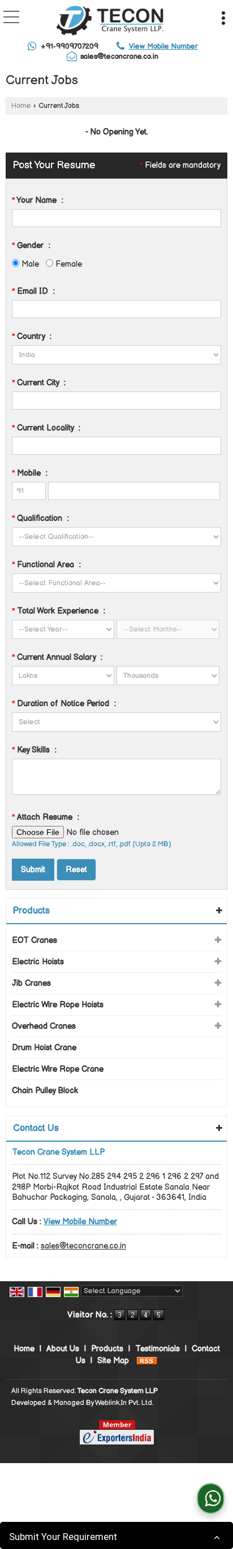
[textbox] (116, 400)
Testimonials (157, 1349)
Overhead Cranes (44, 1026)
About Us (62, 1349)
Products (31, 911)
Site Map (113, 1360)
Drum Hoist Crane (44, 1047)
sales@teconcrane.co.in (119, 56)
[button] (163, 46)
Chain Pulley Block (45, 1090)
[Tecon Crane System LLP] (110, 21)
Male (29, 264)
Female (67, 264)
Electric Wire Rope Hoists (57, 1005)
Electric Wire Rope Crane (57, 1069)
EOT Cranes (34, 940)
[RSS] (147, 1360)
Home (21, 106)
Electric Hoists (38, 962)
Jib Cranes (31, 983)
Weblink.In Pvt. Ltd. (124, 1403)
